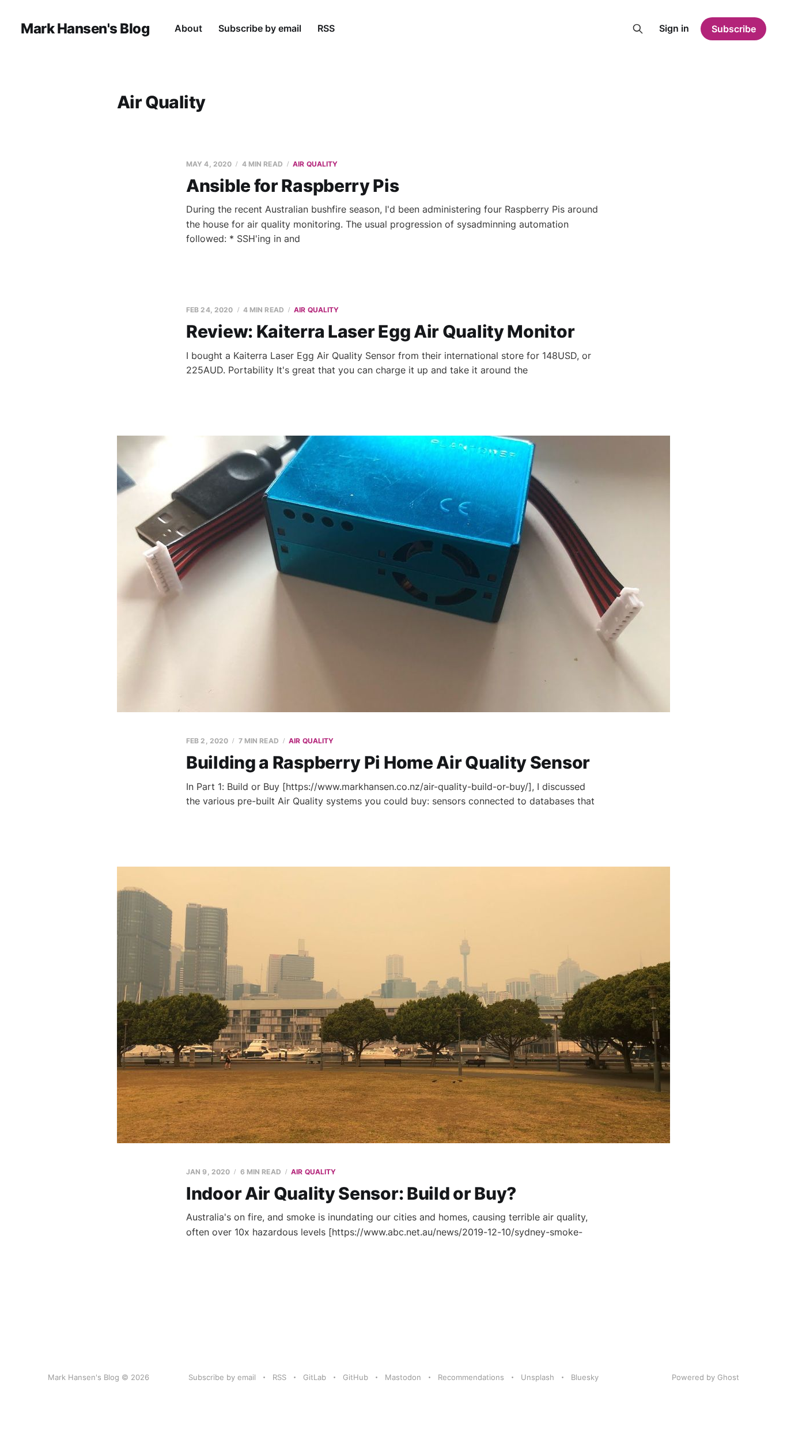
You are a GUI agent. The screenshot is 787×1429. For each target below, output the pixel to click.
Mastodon (403, 1377)
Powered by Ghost (705, 1377)
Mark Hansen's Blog (85, 29)
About (188, 28)
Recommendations (471, 1377)
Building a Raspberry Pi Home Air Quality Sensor (388, 762)
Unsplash (537, 1377)
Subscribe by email (259, 28)
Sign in (674, 28)
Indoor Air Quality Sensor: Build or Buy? (351, 1193)
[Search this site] (637, 28)
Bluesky (585, 1377)
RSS (326, 28)
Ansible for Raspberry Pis (292, 185)
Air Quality (315, 164)
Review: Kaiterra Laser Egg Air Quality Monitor (380, 331)
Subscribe (734, 29)
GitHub (355, 1377)
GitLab (314, 1377)
